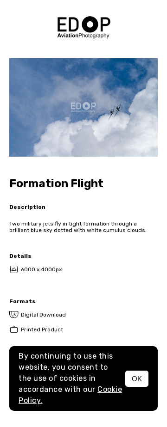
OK (137, 379)
